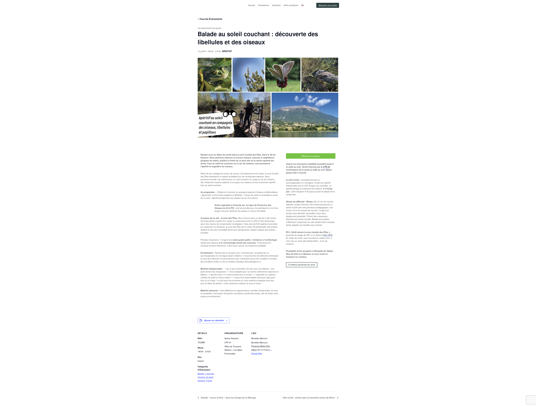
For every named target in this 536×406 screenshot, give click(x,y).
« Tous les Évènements (210, 19)
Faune (209, 380)
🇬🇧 (302, 5)
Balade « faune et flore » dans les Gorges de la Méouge (228, 397)
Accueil (251, 5)
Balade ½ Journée (206, 373)
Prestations (263, 5)
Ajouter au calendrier (214, 320)
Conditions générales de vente (301, 264)
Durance (201, 380)
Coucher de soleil (205, 377)
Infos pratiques (291, 5)
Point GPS (327, 235)
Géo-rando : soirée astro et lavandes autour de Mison (309, 397)
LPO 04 (326, 166)
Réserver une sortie (328, 5)
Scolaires (276, 5)
